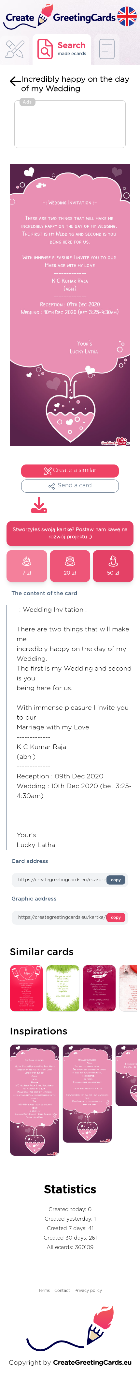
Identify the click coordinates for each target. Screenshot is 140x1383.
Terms (44, 1291)
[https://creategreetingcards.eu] (58, 17)
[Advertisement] (70, 124)
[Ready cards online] (106, 49)
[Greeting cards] (14, 51)
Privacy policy (88, 1291)
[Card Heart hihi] (28, 988)
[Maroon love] (101, 988)
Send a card (75, 486)
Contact (62, 1291)
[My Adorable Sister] (89, 1094)
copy (116, 880)
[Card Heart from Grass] (64, 988)
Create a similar (74, 470)
